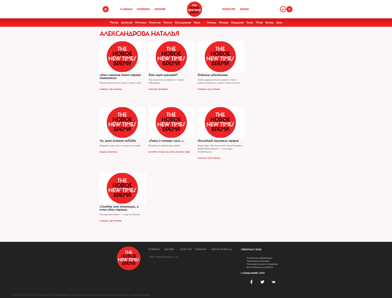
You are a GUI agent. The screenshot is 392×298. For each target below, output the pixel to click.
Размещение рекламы (258, 260)
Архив (244, 9)
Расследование (183, 22)
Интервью (141, 22)
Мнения (200, 249)
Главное (104, 89)
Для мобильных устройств (260, 266)
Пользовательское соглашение (262, 263)
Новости (228, 9)
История (153, 152)
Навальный (237, 22)
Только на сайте (166, 152)
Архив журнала (221, 249)
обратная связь (251, 249)
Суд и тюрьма (115, 89)
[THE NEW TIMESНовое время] (194, 9)
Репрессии (155, 22)
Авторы (159, 9)
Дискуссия (126, 22)
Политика (163, 89)
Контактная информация (259, 257)
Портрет (167, 22)
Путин (259, 22)
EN (282, 9)
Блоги (197, 22)
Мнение (114, 22)
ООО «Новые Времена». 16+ (163, 256)
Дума (279, 22)
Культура (153, 89)
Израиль (223, 22)
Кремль (270, 22)
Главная (126, 9)
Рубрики (143, 9)
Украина (211, 22)
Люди (187, 152)
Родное (103, 152)
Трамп (249, 22)
